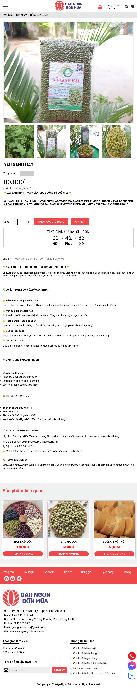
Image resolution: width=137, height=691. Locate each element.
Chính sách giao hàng (85, 658)
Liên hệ (127, 572)
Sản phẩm (21, 15)
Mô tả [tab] (7, 259)
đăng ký (59, 670)
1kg (27, 173)
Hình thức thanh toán (85, 668)
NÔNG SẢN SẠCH (39, 15)
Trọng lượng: (10, 173)
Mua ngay (80, 221)
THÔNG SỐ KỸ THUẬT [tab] (29, 259)
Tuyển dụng (107, 572)
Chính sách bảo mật (84, 648)
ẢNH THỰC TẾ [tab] (55, 259)
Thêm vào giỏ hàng (22, 554)
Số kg (6, 221)
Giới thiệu (28, 572)
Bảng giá (86, 572)
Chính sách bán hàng (85, 653)
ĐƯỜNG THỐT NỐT (68, 541)
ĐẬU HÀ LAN (23, 541)
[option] (19, 141)
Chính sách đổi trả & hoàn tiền (90, 663)
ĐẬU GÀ (114, 541)
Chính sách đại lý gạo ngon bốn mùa (94, 673)
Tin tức (68, 572)
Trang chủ (8, 15)
